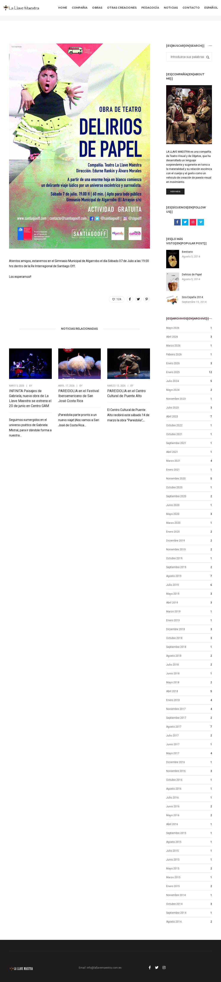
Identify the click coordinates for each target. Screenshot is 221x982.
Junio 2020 (173, 505)
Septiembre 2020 (176, 496)
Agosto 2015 (174, 841)
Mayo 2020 (172, 514)
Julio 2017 (172, 735)
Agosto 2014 (174, 921)
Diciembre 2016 (175, 762)
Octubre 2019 (174, 558)
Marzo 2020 (173, 522)
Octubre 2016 (174, 779)
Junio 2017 (173, 744)
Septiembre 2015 (176, 833)
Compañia (79, 7)
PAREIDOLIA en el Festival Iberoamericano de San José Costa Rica (78, 396)
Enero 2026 (173, 363)
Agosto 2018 (174, 655)
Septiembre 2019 (176, 567)
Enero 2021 (173, 469)
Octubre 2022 (174, 425)
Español (211, 7)
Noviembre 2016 (176, 771)
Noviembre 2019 (176, 549)
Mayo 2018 (172, 682)
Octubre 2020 (174, 487)
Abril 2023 (172, 416)
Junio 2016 (173, 806)
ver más (175, 191)
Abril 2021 (172, 451)
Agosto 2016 (174, 788)
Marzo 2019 (173, 611)
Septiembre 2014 (176, 912)
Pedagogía (150, 7)
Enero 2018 (173, 700)
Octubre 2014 (174, 903)
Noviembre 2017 (176, 709)
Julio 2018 (172, 664)
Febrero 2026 (174, 354)
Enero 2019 (173, 620)
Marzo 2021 (173, 460)
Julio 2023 (172, 407)
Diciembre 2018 (175, 629)
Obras (97, 7)
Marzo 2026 (173, 345)
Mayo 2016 (172, 815)
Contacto (191, 7)
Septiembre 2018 (176, 646)
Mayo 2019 (172, 593)
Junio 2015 (173, 859)
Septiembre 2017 (176, 717)
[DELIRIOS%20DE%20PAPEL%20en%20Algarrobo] (130, 299)
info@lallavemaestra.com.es (104, 967)
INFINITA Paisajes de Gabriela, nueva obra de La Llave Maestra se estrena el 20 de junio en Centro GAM (30, 398)
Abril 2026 (172, 336)
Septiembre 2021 (176, 443)
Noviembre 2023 (176, 398)
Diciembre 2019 (175, 540)
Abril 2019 (172, 602)
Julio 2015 (172, 850)
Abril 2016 (172, 824)
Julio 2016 (172, 797)
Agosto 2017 (174, 726)
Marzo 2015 (173, 877)
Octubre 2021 (174, 434)
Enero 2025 (173, 372)
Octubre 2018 (174, 638)
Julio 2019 (172, 584)
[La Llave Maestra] (21, 7)
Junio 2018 (173, 673)
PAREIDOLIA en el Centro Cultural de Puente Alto (126, 393)
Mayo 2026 (172, 327)
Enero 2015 (173, 886)
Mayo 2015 (172, 868)
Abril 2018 (172, 691)
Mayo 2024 (172, 389)
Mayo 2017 (172, 753)
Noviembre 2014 (176, 895)
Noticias (171, 7)
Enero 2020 (173, 531)
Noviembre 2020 (176, 478)
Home (62, 7)
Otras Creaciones (122, 7)
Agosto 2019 (174, 576)
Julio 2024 (172, 381)
